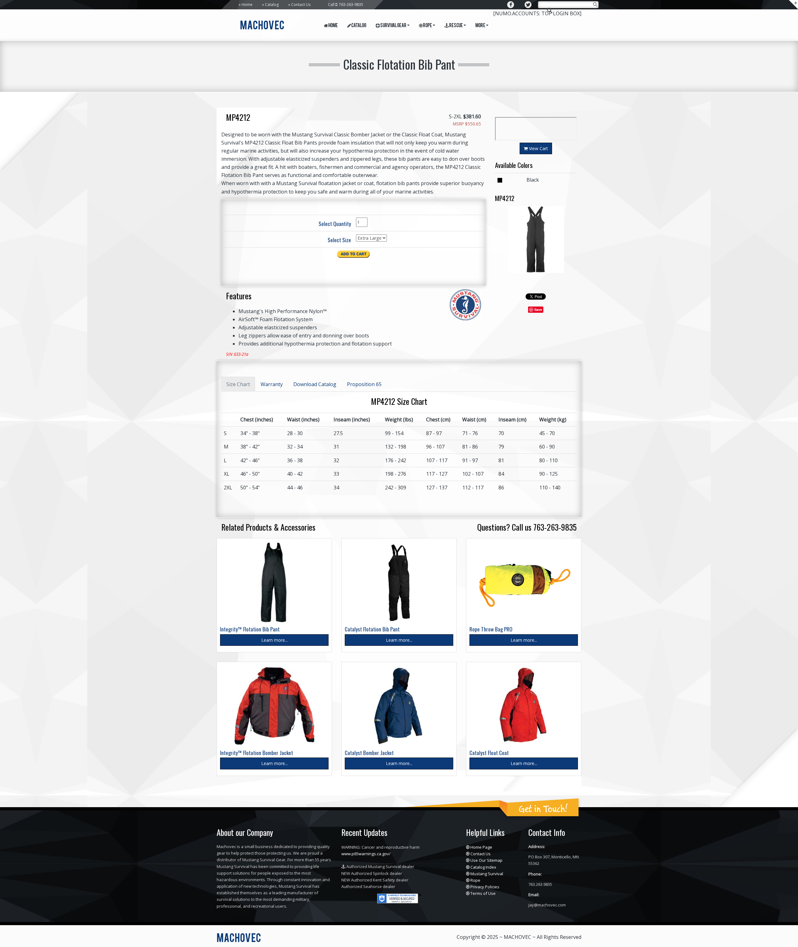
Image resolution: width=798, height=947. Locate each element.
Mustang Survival (486, 873)
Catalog (272, 4)
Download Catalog (314, 384)
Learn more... (274, 640)
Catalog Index (483, 867)
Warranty (272, 384)
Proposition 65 (364, 384)
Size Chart (238, 384)
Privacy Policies (484, 887)
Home (247, 4)
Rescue (456, 26)
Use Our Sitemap (486, 860)
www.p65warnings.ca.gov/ (366, 853)
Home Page (481, 847)
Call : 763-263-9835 (345, 4)
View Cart (538, 148)
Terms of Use (483, 893)
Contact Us (300, 4)
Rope (427, 26)
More (480, 26)
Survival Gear (393, 26)
